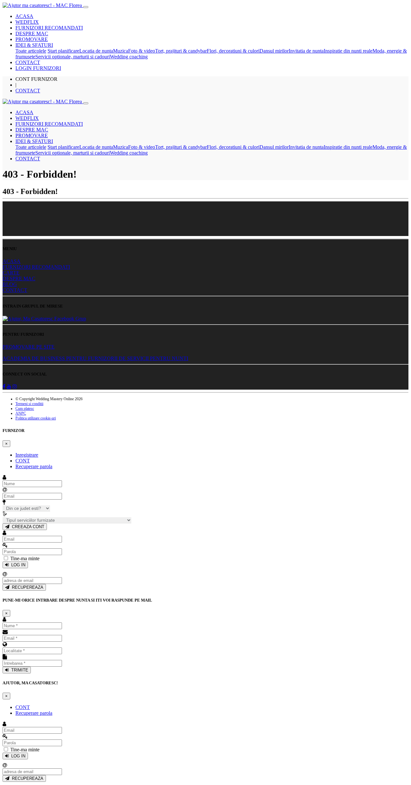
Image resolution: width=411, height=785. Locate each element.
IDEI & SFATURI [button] (34, 45)
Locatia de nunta (96, 51)
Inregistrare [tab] (26, 455)
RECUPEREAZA (26, 587)
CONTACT (27, 62)
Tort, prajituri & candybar (181, 51)
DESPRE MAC (31, 33)
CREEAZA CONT (26, 526)
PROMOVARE (31, 39)
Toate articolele (30, 51)
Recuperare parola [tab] (33, 466)
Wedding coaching (129, 56)
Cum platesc (24, 408)
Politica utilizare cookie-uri (35, 418)
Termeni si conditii (29, 403)
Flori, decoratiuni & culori (233, 51)
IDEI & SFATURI (34, 141)
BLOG (10, 284)
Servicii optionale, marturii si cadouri (72, 56)
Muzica (120, 51)
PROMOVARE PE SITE (29, 347)
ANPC (20, 413)
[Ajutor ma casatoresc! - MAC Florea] (43, 5)
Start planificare (63, 51)
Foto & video (141, 51)
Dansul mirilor (274, 51)
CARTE (11, 272)
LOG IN (17, 564)
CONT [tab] (22, 460)
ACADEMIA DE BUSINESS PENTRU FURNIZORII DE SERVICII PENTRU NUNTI (95, 358)
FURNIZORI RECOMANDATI (49, 27)
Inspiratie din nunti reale (348, 51)
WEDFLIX (27, 22)
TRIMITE (18, 670)
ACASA (24, 16)
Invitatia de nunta (306, 51)
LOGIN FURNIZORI (38, 68)
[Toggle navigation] (85, 7)
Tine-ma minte (24, 558)
